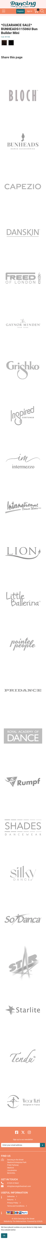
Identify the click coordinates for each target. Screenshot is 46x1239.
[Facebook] (17, 1132)
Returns (10, 1200)
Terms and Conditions (16, 1206)
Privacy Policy (13, 1203)
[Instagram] (29, 1132)
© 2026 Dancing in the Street (23, 1219)
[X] (23, 1132)
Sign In (29, 11)
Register (20, 11)
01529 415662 (13, 1183)
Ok (4, 1236)
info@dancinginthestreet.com (19, 1186)
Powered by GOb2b (34, 1221)
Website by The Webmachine (15, 1221)
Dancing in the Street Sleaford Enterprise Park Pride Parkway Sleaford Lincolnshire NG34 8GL (16, 1166)
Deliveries (11, 1196)
